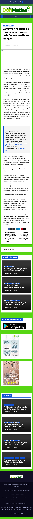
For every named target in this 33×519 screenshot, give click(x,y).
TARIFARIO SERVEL (14, 513)
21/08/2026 (8, 411)
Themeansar (16, 486)
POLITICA (12, 283)
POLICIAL (12, 458)
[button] (28, 16)
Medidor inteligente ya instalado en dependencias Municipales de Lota (23, 236)
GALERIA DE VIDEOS (14, 494)
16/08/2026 (8, 447)
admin (6, 43)
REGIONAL (12, 266)
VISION (21, 513)
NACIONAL (5, 25)
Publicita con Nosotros (21, 503)
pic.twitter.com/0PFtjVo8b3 (13, 145)
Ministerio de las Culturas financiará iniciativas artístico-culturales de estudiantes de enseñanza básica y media (10, 237)
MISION (22, 494)
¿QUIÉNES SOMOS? (12, 490)
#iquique (15, 45)
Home (5, 490)
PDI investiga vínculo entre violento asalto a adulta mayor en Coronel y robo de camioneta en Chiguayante (16, 498)
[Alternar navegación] (15, 16)
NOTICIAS (11, 25)
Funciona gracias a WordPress (11, 484)
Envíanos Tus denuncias (24, 490)
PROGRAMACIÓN (10, 503)
